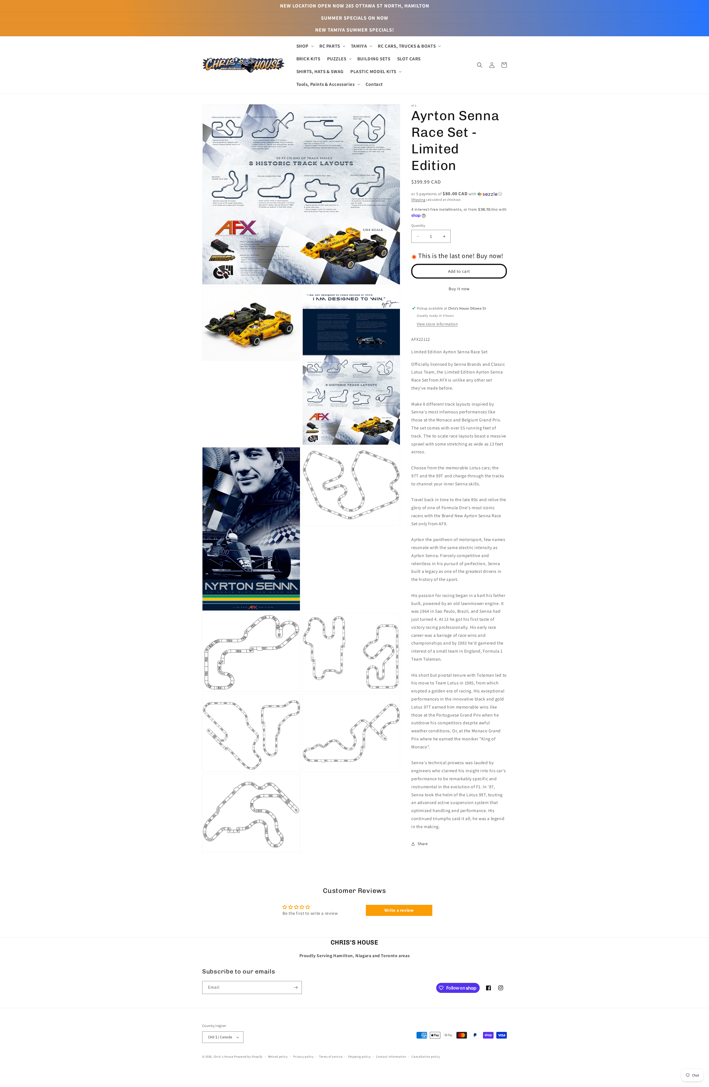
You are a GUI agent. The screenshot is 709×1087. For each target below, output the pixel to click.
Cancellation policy (426, 1056)
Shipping (418, 199)
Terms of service (330, 1056)
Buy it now (459, 288)
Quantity (418, 225)
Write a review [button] (398, 910)
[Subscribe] (295, 987)
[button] (304, 46)
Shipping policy (359, 1056)
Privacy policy (303, 1056)
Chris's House (223, 1056)
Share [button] (423, 843)
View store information (437, 323)
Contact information (391, 1056)
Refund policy (278, 1056)
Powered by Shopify (248, 1056)
